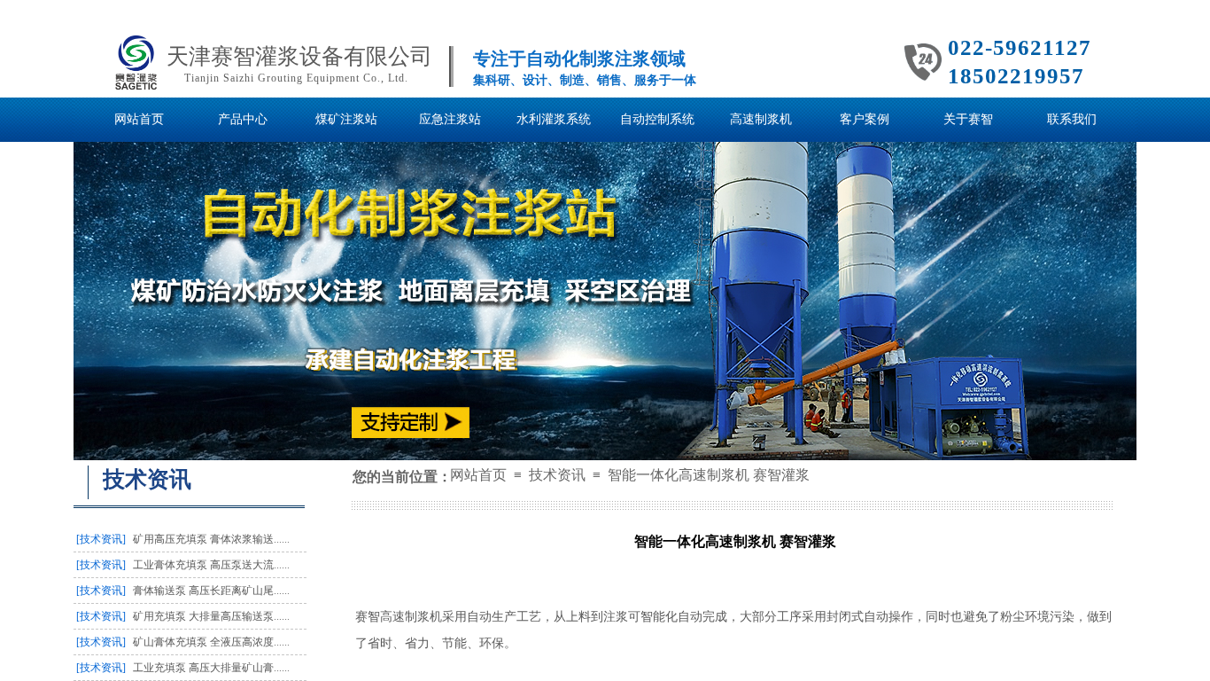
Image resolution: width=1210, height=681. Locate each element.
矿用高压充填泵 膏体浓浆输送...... (211, 539)
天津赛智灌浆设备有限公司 (299, 56)
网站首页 (478, 474)
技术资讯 (557, 474)
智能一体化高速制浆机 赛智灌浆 (709, 474)
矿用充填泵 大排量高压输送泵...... (211, 616)
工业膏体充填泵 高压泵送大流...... (211, 565)
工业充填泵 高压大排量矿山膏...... (211, 667)
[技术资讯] (101, 539)
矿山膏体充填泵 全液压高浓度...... (211, 642)
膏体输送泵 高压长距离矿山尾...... (211, 590)
